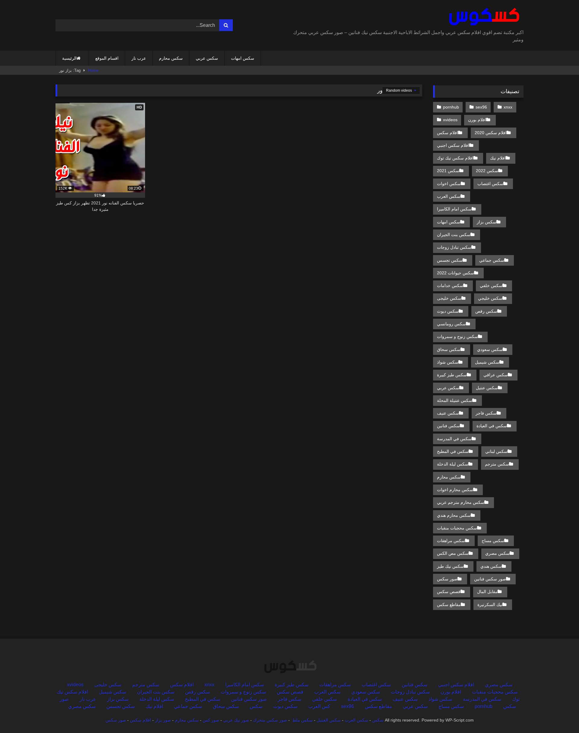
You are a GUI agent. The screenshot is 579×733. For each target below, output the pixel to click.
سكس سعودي (490, 349)
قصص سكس (448, 591)
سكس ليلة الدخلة (452, 464)
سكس (256, 706)
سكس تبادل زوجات (454, 247)
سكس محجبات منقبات (457, 528)
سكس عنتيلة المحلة (454, 400)
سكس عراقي (495, 374)
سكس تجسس (450, 260)
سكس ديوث (448, 311)
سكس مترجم (497, 464)
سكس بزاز (486, 222)
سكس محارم (171, 58)
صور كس (211, 720)
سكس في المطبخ (453, 451)
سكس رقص (486, 311)
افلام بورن (477, 119)
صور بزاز (163, 720)
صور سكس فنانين (490, 579)
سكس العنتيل (329, 720)
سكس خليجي (490, 298)
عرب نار (138, 58)
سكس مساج (493, 540)
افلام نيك (498, 158)
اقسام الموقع (107, 58)
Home (93, 70)
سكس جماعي (491, 260)
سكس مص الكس (453, 553)
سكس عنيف (448, 413)
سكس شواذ (447, 362)
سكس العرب (448, 196)
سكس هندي (491, 566)
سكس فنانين (448, 425)
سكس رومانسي (451, 323)
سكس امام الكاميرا (454, 209)
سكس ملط (302, 720)
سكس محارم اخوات (455, 489)
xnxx (508, 107)
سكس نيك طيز (450, 566)
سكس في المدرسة (454, 438)
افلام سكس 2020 (491, 132)
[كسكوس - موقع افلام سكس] (483, 17)
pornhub (451, 107)
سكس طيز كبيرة (452, 374)
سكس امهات (242, 58)
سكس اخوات (449, 183)
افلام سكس (447, 132)
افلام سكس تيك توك (455, 158)
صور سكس (447, 579)
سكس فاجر (486, 413)
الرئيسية (69, 58)
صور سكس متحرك (270, 720)
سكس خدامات (450, 285)
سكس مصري (497, 553)
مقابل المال (487, 591)
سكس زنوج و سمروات (457, 336)
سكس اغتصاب (490, 183)
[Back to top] (560, 715)
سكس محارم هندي (454, 515)
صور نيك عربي (236, 720)
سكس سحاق (448, 349)
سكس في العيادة (491, 425)
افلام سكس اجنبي (453, 145)
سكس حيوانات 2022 (455, 272)
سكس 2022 (487, 170)
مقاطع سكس (449, 604)
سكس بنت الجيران (453, 234)
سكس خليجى (449, 298)
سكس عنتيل (487, 387)
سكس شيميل (487, 362)
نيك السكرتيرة (489, 604)
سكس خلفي (491, 285)
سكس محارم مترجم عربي (460, 502)
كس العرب (319, 706)
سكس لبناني (496, 451)
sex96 (481, 107)
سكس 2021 (448, 170)
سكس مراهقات (451, 540)
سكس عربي (207, 58)
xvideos (450, 119)
